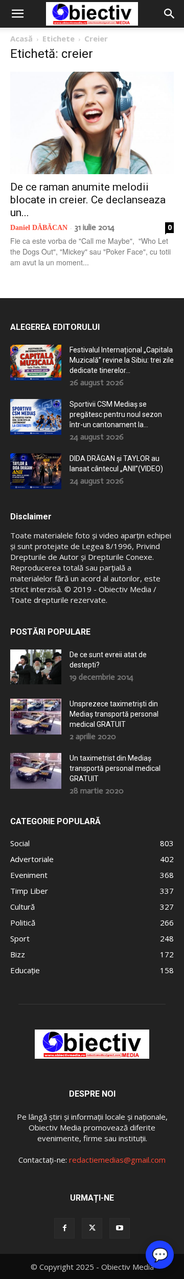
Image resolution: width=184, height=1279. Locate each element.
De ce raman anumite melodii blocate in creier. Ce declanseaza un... (88, 200)
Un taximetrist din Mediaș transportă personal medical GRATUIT (115, 768)
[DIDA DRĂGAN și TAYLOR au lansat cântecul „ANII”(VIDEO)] (35, 471)
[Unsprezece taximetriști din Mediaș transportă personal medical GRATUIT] (35, 717)
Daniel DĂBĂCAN (38, 228)
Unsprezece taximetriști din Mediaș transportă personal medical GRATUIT (114, 714)
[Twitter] (92, 1228)
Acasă (21, 38)
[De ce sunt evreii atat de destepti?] (35, 666)
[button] (17, 14)
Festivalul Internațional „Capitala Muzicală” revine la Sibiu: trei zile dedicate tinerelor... (122, 360)
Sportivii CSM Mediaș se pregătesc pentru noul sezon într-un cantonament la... (116, 414)
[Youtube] (119, 1228)
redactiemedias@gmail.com (117, 1160)
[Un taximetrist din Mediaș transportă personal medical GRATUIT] (35, 771)
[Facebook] (64, 1228)
